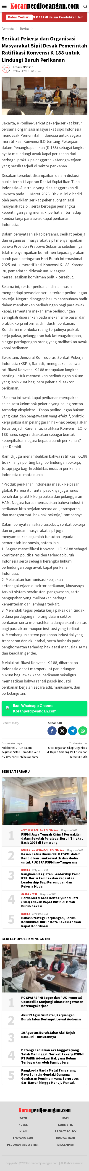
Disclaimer (65, 1145)
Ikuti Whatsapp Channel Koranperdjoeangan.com (34, 708)
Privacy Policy (65, 1131)
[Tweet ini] (62, 730)
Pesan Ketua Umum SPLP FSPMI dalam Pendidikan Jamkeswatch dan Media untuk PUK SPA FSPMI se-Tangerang (50, 858)
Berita (38, 830)
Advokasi (27, 830)
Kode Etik (65, 1125)
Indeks (23, 1125)
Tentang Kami (23, 1138)
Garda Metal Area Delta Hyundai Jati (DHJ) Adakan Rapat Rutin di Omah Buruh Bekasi (49, 902)
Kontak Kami (65, 1138)
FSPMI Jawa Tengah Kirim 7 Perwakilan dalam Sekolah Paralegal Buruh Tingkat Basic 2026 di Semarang (52, 838)
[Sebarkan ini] (52, 730)
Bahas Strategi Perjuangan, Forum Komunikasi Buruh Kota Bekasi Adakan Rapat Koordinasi (51, 922)
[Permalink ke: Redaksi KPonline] (6, 69)
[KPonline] (44, 6)
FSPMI (22, 1118)
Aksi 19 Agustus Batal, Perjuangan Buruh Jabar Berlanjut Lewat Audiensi (51, 1017)
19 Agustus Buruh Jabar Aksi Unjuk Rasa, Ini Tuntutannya (48, 1035)
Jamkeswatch (40, 850)
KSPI (65, 1118)
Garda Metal (29, 894)
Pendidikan (51, 830)
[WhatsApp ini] (82, 730)
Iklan (23, 1131)
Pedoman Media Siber (23, 1145)
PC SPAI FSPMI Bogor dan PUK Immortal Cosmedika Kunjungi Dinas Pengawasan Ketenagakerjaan (52, 1002)
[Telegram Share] (72, 730)
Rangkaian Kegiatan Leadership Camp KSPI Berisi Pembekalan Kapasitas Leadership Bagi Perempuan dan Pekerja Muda (51, 880)
